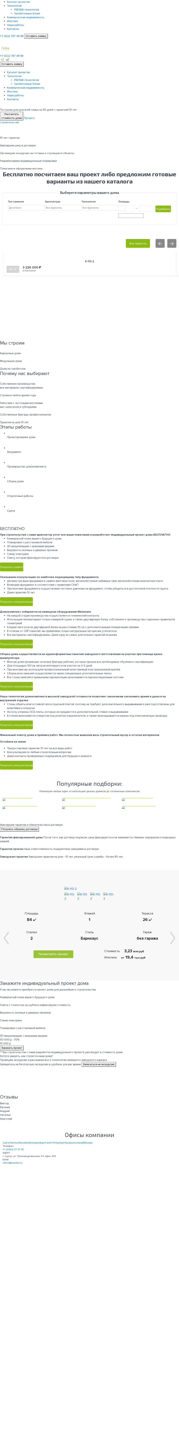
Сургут (6, 1142)
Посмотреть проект (53, 954)
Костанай (78, 1142)
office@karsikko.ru (13, 1162)
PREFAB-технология (26, 9)
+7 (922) (11, 36)
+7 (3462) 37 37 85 (13, 1149)
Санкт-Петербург (55, 1142)
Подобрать (163, 208)
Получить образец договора (19, 829)
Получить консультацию (16, 601)
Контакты (13, 29)
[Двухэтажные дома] (149, 807)
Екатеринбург (37, 1142)
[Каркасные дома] (30, 799)
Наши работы (15, 25)
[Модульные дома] (149, 799)
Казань (69, 1142)
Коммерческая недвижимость (25, 17)
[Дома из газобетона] (30, 807)
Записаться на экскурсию (99, 1064)
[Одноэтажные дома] (89, 807)
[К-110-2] (70, 888)
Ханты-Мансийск (19, 1142)
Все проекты (137, 243)
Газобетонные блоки (27, 13)
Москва (88, 1142)
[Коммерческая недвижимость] (89, 799)
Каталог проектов (18, 2)
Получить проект (11, 566)
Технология (14, 6)
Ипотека (12, 21)
